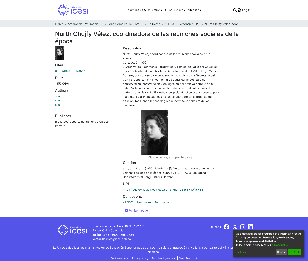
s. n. (57, 96)
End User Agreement (164, 258)
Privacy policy (140, 258)
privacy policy (280, 244)
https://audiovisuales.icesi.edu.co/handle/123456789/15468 (163, 189)
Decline (281, 252)
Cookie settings (120, 258)
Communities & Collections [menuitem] (143, 10)
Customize (242, 252)
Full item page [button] (138, 210)
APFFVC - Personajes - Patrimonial (182, 24)
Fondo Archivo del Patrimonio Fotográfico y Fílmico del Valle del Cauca (125, 24)
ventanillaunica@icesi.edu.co (112, 239)
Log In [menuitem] (246, 10)
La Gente (154, 24)
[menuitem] (175, 10)
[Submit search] (235, 10)
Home (59, 24)
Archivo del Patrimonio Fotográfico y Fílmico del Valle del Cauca (85, 24)
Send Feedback (188, 258)
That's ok (294, 252)
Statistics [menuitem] (194, 10)
